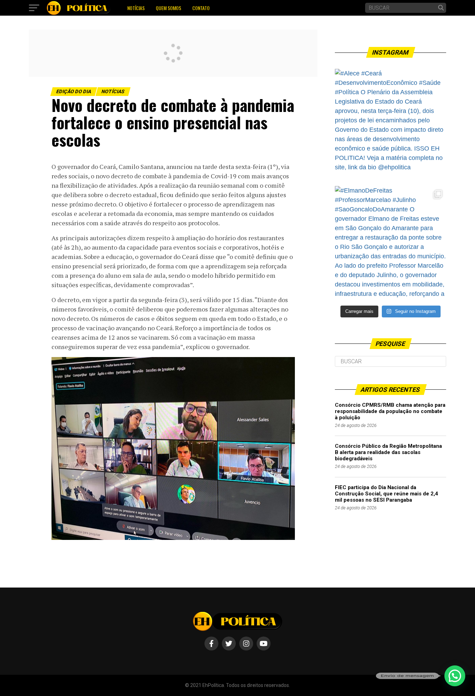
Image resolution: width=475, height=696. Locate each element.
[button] (454, 675)
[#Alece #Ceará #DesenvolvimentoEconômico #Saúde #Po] (390, 124)
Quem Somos (168, 7)
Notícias (136, 7)
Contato (201, 7)
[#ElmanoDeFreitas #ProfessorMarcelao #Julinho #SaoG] (390, 241)
